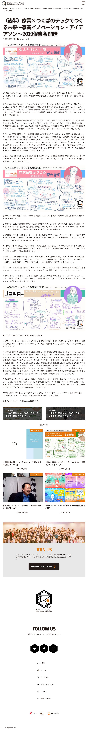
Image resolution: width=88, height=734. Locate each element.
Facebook (44, 649)
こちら (35, 401)
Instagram (53, 649)
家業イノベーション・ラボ (16, 2)
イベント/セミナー (47, 684)
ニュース (44, 691)
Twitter (34, 649)
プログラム (44, 677)
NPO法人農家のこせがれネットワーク (42, 713)
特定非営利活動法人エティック (33, 712)
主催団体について (10, 728)
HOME (43, 663)
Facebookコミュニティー (41, 566)
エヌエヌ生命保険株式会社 (52, 711)
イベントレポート (26, 39)
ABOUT (43, 670)
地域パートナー (46, 699)
